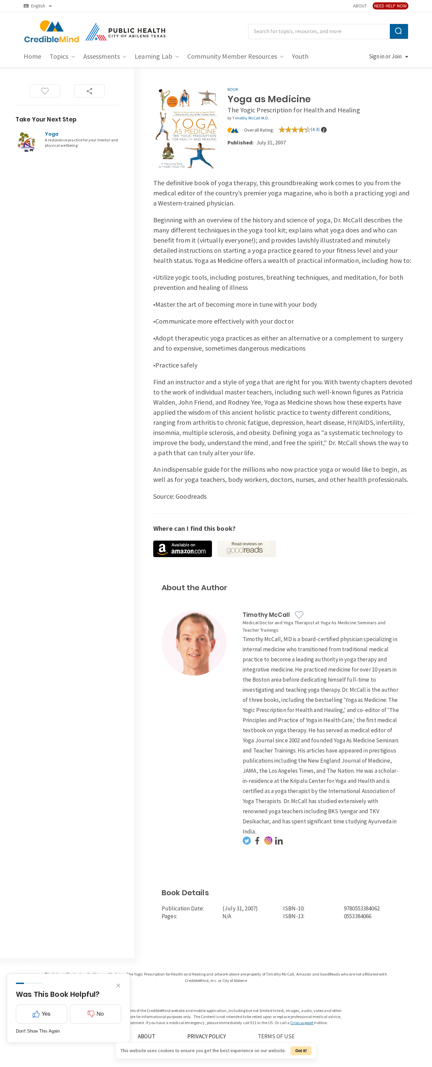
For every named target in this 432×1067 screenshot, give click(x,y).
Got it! (301, 1050)
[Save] (45, 91)
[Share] (89, 91)
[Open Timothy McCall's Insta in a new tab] (268, 841)
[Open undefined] (182, 549)
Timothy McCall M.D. (250, 118)
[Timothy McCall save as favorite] (299, 615)
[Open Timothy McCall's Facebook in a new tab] (257, 841)
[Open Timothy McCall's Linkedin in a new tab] (279, 841)
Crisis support (302, 1022)
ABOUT (360, 6)
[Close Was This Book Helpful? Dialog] (118, 985)
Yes (46, 1014)
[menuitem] (33, 57)
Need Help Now (390, 6)
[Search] (399, 31)
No (100, 1014)
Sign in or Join (385, 56)
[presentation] (324, 130)
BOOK (233, 89)
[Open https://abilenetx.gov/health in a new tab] (126, 32)
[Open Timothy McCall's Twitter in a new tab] (247, 841)
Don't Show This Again (38, 1031)
